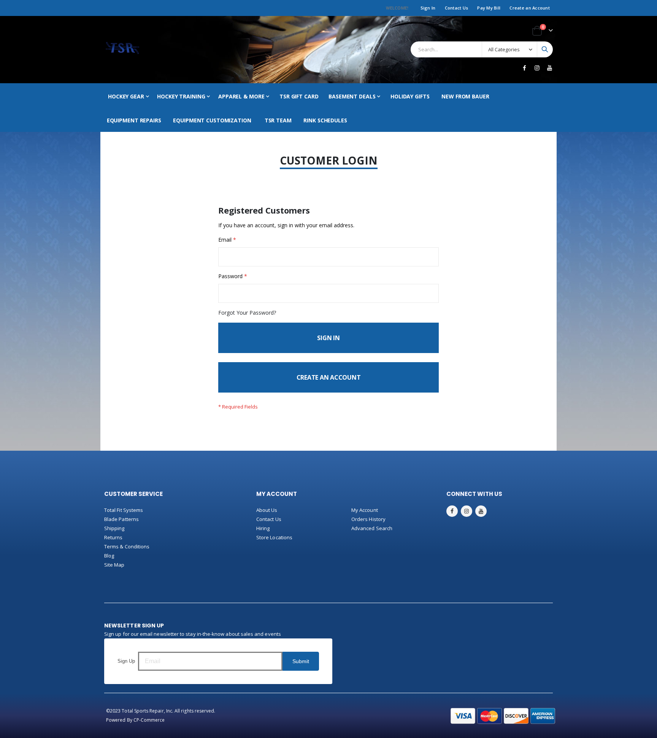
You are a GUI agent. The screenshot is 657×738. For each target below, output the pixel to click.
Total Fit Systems (123, 510)
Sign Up (126, 661)
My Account (364, 510)
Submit (300, 661)
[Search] (545, 49)
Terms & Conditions (126, 546)
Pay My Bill (488, 8)
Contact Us (456, 8)
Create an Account (529, 8)
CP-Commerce (149, 720)
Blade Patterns (121, 519)
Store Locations (274, 537)
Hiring (263, 528)
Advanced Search (371, 528)
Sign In (428, 8)
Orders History (368, 519)
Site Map (114, 564)
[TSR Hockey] (122, 49)
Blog (109, 555)
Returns (113, 537)
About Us (267, 510)
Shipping (114, 528)
